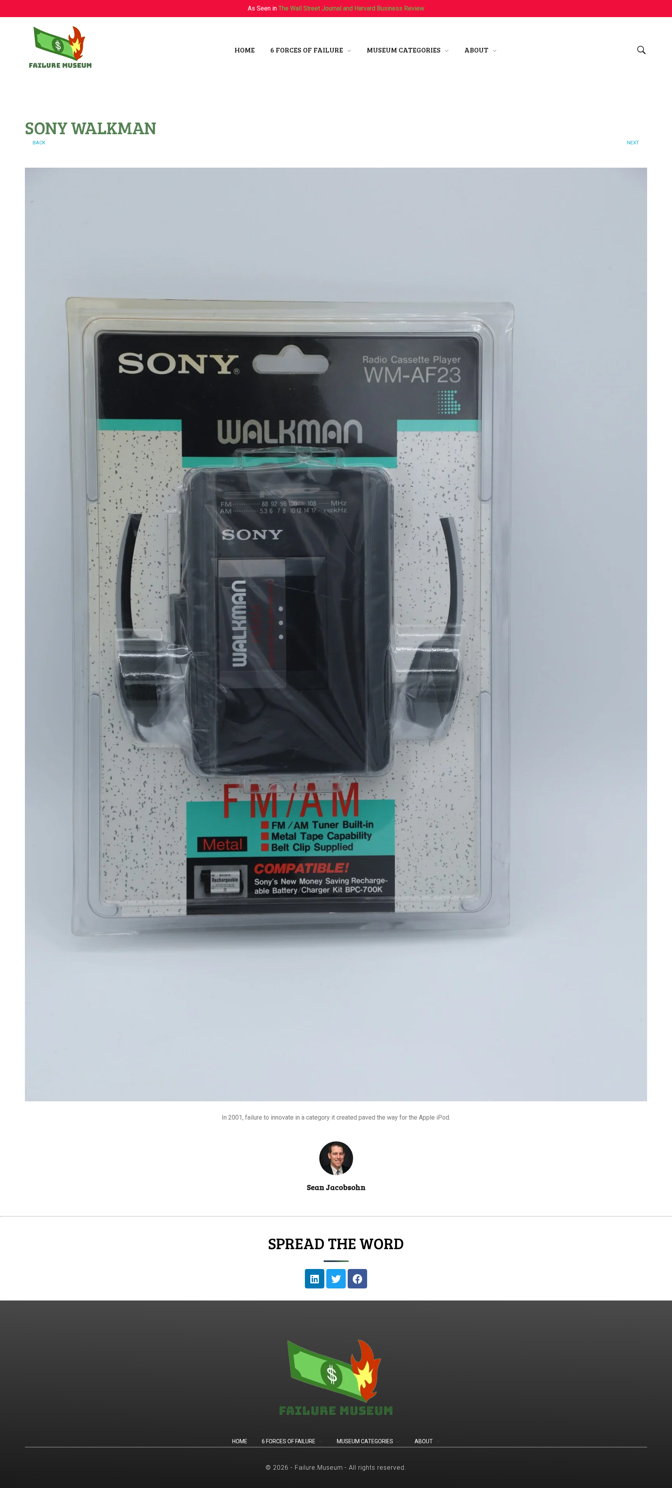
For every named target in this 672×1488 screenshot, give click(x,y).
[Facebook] (357, 1278)
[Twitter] (336, 1278)
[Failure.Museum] (60, 48)
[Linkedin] (314, 1278)
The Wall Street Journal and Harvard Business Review (351, 8)
